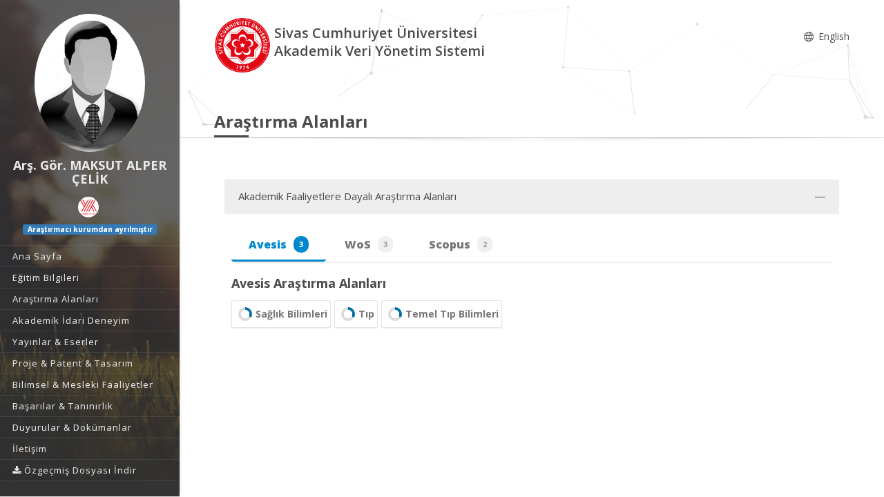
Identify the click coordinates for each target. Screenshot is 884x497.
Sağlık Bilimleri (291, 313)
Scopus (458, 244)
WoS (366, 244)
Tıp (366, 313)
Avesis (276, 244)
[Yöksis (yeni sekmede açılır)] (88, 207)
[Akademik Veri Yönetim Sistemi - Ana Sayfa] (244, 43)
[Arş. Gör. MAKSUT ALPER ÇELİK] (90, 83)
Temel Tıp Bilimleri (452, 313)
